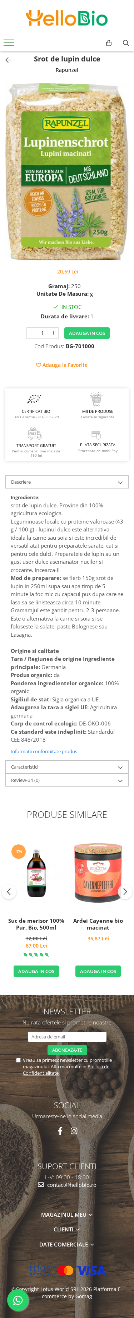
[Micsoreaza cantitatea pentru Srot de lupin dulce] (31, 333)
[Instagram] (74, 1131)
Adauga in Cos (87, 333)
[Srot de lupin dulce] (67, 172)
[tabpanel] (67, 172)
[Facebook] (60, 1131)
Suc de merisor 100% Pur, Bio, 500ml (36, 924)
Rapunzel (67, 69)
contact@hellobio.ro (71, 1184)
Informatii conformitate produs (44, 751)
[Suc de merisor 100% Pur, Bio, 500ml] (36, 873)
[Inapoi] (5, 60)
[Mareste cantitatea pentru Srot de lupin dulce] (53, 333)
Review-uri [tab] (25, 780)
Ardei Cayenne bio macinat (98, 924)
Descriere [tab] (21, 482)
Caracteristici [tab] (24, 767)
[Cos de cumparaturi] (108, 43)
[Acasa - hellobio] (67, 18)
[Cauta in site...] (126, 43)
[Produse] (10, 45)
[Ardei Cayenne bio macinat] (98, 873)
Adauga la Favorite (64, 364)
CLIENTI (64, 1229)
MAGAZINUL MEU (64, 1214)
